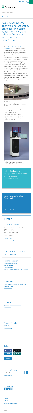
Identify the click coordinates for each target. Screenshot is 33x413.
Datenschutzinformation (10, 403)
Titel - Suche (27, 1)
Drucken (8, 358)
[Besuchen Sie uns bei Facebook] (5, 389)
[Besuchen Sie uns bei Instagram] (11, 389)
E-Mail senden (8, 238)
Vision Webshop (9, 375)
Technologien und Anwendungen (13, 305)
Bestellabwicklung (9, 405)
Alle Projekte (8, 307)
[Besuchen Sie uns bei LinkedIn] (8, 389)
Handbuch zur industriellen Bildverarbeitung (15, 284)
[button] (8, 350)
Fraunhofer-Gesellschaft (7, 12)
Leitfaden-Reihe (9, 286)
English (21, 1)
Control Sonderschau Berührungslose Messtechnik (16, 269)
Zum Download (9, 209)
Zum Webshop (8, 328)
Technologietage (9, 267)
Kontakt (6, 400)
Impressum (6, 402)
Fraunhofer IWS (9, 241)
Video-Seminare (9, 265)
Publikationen (8, 288)
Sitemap (6, 398)
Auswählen (27, 372)
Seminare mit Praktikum (11, 263)
